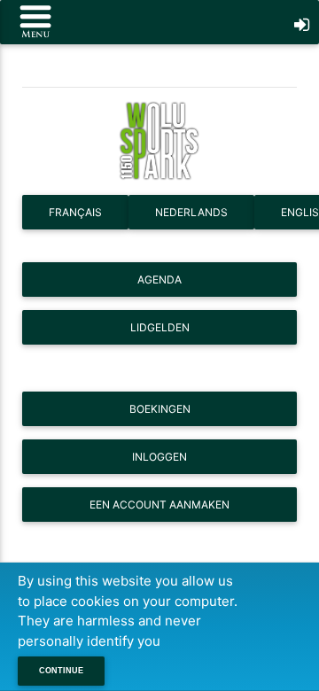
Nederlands (191, 212)
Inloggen (159, 456)
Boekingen (160, 408)
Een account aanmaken (159, 504)
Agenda (159, 279)
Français (75, 212)
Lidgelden (160, 327)
